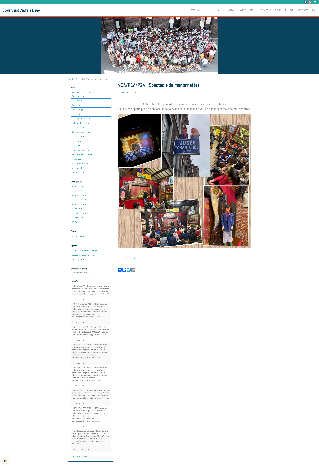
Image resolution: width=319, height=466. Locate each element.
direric (122, 92)
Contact (243, 10)
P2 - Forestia (77, 100)
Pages (209, 10)
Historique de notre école (81, 123)
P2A (135, 258)
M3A (120, 258)
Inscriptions (76, 114)
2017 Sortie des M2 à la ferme (83, 213)
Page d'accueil (197, 10)
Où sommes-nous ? (79, 105)
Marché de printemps (306, 10)
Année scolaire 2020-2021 (82, 190)
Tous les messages (79, 456)
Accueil (70, 79)
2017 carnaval (77, 222)
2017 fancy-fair (77, 217)
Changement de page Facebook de (84, 92)
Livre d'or (289, 10)
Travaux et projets (78, 159)
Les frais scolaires (79, 136)
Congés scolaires (78, 259)
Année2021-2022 (78, 186)
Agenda (231, 10)
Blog (220, 10)
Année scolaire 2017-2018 (82, 204)
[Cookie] (5, 461)
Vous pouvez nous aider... (81, 163)
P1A (128, 258)
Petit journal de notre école (82, 154)
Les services (76, 141)
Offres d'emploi (77, 168)
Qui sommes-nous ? (79, 96)
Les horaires (76, 145)
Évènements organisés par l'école (84, 250)
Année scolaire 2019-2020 (82, 195)
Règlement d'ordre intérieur (82, 132)
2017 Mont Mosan (78, 208)
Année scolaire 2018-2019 (82, 199)
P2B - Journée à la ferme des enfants (266, 10)
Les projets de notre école (81, 118)
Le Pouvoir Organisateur (81, 127)
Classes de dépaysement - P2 (83, 255)
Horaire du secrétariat (80, 172)
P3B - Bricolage (77, 109)
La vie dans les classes (80, 150)
